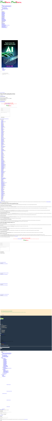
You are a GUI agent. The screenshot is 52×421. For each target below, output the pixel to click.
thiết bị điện (2, 183)
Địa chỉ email (1, 417)
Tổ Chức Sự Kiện (2, 187)
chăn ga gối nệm (2, 131)
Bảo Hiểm (2, 126)
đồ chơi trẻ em (2, 141)
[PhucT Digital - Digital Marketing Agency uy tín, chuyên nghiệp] (11, 3)
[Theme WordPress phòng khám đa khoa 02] (4, 282)
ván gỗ (1, 192)
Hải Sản (2, 152)
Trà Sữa (2, 188)
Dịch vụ (2, 354)
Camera (2, 130)
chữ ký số (2, 132)
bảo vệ (1, 127)
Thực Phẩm (2, 185)
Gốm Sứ (2, 151)
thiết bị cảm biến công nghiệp (3, 182)
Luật (1, 158)
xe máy (2, 198)
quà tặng (2, 173)
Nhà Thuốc (2, 167)
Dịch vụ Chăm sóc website (4, 355)
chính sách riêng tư (26, 419)
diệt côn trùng (2, 140)
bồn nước (2, 129)
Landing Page (2, 157)
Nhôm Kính (2, 168)
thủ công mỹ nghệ (2, 184)
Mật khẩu (1, 418)
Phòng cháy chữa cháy (3, 171)
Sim (1, 177)
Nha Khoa (2, 166)
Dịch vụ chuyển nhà (3, 138)
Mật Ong (2, 159)
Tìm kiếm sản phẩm (3, 351)
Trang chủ (1, 92)
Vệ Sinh (2, 194)
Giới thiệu (3, 68)
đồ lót (1, 142)
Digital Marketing (3, 358)
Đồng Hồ (2, 143)
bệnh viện (2, 128)
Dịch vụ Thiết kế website (4, 7)
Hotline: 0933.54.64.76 (9, 384)
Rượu (1, 175)
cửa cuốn (2, 134)
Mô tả (1, 200)
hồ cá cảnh (2, 153)
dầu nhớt (2, 136)
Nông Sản (2, 169)
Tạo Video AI (2, 377)
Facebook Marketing (5, 359)
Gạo (1, 148)
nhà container (2, 165)
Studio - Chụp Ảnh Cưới (3, 178)
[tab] (26, 200)
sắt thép (2, 176)
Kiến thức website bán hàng (5, 370)
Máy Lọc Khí (2, 160)
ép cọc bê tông (2, 147)
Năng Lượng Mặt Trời (3, 164)
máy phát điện (2, 161)
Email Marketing (4, 362)
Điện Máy (2, 139)
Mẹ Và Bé (2, 162)
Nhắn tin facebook (8, 406)
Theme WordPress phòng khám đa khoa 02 (4, 283)
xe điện (2, 197)
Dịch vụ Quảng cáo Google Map (5, 8)
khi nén (2, 156)
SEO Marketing (4, 360)
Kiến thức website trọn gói (5, 372)
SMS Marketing (4, 364)
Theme (1, 181)
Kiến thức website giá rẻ (5, 371)
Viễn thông (2, 195)
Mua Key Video (2, 163)
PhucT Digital (2, 334)
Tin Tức (2, 186)
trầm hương (2, 189)
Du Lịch (2, 145)
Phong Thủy (2, 172)
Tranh (1, 190)
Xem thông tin (6, 263)
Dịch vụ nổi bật (2, 409)
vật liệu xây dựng (2, 193)
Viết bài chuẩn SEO (3, 326)
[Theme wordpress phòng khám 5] (4, 261)
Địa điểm (4, 369)
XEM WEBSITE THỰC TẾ (2, 263)
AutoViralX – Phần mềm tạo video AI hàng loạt (6, 6)
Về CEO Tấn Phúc (4, 69)
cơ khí (1, 133)
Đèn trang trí (2, 137)
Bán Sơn (2, 125)
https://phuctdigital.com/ (4, 342)
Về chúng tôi (2, 374)
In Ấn (1, 154)
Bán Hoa (2, 124)
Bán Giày (2, 123)
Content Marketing (5, 361)
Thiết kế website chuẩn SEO (3, 325)
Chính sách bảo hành (3, 330)
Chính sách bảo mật (3, 331)
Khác (1, 155)
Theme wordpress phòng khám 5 (3, 262)
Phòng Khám (3, 92)
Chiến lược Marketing (5, 365)
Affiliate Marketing (5, 373)
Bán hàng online (4, 367)
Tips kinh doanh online (5, 368)
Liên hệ (3, 375)
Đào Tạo (2, 135)
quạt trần (2, 174)
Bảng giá (2, 9)
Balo (1, 122)
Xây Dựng (2, 196)
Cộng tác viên (3, 70)
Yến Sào (2, 199)
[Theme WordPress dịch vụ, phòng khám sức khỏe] (4, 293)
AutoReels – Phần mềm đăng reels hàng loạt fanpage (6, 353)
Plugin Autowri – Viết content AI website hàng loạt (6, 5)
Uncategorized (2, 191)
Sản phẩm (2, 352)
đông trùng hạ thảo (3, 144)
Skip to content (1, 0)
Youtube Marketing (5, 363)
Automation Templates (3, 121)
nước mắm (2, 170)
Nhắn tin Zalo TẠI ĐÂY (4, 393)
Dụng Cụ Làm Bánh (3, 146)
